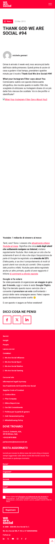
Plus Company (10, 399)
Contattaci (7, 353)
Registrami (11, 510)
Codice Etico (10, 395)
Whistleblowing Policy (14, 420)
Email (5, 487)
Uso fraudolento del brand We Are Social (19, 386)
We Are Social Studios (14, 366)
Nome (5, 464)
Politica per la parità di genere (17, 412)
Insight (5, 340)
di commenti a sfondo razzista (24, 274)
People (6, 345)
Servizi (6, 336)
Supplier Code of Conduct (13, 390)
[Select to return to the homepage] (7, 4)
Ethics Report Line (12, 403)
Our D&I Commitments (14, 407)
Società (6, 479)
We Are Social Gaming (14, 371)
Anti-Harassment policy (14, 416)
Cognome (7, 472)
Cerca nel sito (8, 377)
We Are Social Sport (13, 362)
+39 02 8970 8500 (9, 437)
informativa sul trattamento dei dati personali (32, 496)
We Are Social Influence (14, 358)
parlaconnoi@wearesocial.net (15, 442)
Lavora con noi (9, 349)
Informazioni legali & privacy (14, 382)
